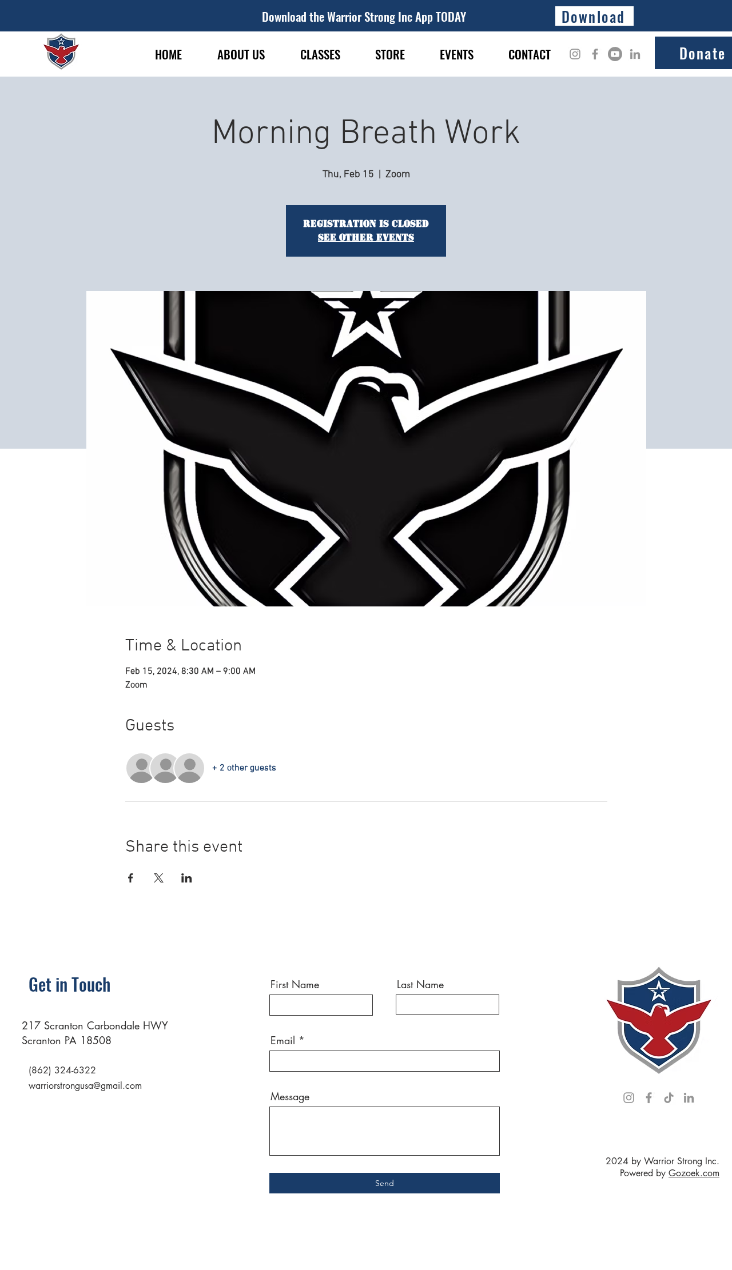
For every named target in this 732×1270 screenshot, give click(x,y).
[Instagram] (575, 54)
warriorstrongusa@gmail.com (85, 1086)
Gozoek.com (694, 1173)
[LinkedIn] (635, 54)
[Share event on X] (158, 877)
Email (282, 1040)
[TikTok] (669, 1098)
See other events (366, 237)
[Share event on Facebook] (130, 877)
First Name (294, 984)
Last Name (420, 984)
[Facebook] (595, 54)
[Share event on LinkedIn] (186, 877)
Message (289, 1096)
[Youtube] (615, 54)
